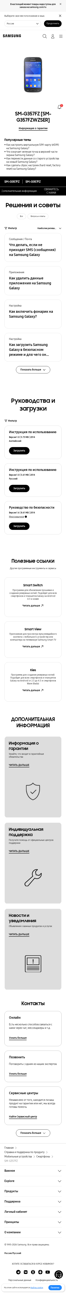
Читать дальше (31, 605)
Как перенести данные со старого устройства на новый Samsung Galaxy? (32, 160)
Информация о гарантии (33, 128)
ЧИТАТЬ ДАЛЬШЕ (19, 765)
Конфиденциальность (47, 1280)
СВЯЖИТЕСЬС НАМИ (51, 191)
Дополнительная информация (19, 191)
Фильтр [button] (12, 228)
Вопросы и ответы (38, 216)
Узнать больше (18, 1037)
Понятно (55, 1287)
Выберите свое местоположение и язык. (24, 16)
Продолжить (52, 23)
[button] (33, 247)
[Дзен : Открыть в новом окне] (40, 1272)
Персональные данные (19, 1280)
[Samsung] (11, 36)
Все (21, 216)
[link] (59, 107)
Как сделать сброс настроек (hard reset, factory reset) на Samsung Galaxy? (33, 167)
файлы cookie (36, 1287)
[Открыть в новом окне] (18, 1272)
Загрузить (19, 450)
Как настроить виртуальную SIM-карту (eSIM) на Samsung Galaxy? (32, 146)
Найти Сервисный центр (23, 1116)
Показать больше (30, 1133)
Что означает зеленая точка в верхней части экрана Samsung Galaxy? (31, 153)
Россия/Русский (12, 1253)
